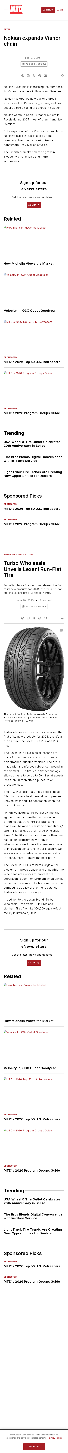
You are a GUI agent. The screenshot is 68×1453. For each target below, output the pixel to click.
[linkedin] (28, 75)
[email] (45, 75)
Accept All (34, 1446)
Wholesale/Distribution (18, 554)
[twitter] (34, 75)
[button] (6, 10)
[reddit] (39, 75)
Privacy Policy (55, 1438)
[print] (62, 75)
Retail (7, 29)
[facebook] (22, 75)
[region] (34, 1441)
